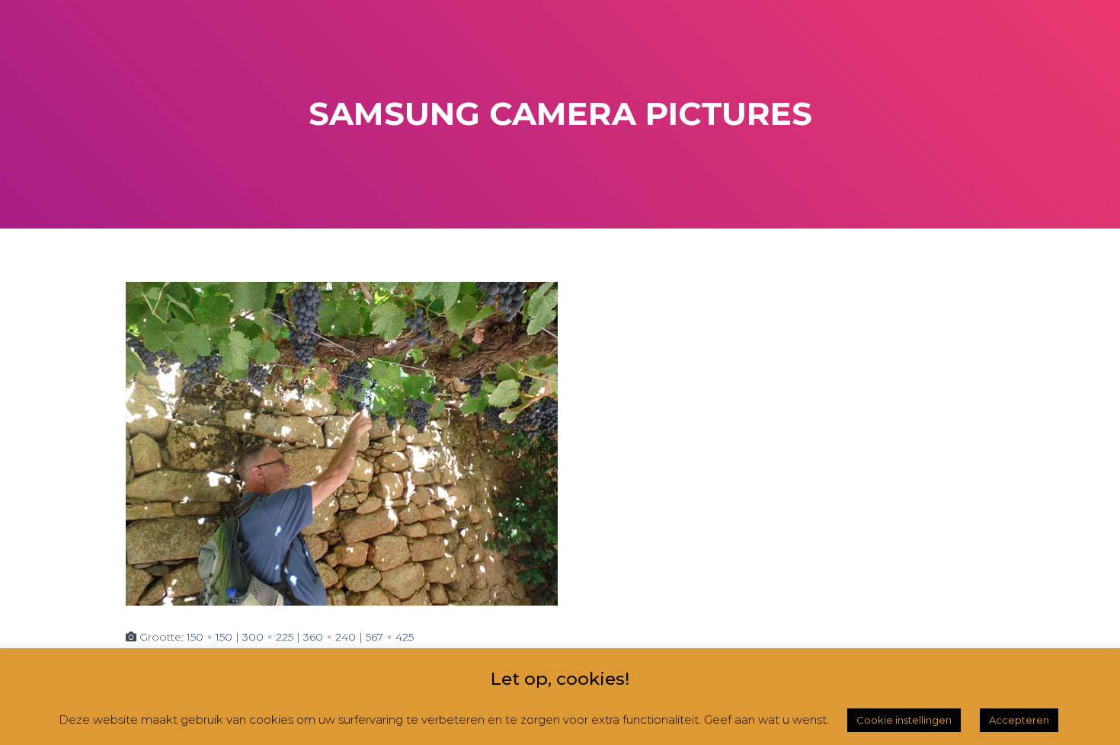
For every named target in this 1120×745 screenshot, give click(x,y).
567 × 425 (390, 637)
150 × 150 (209, 637)
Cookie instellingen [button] (904, 720)
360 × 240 (329, 637)
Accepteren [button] (1019, 720)
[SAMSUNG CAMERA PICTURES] (342, 442)
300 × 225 (267, 637)
